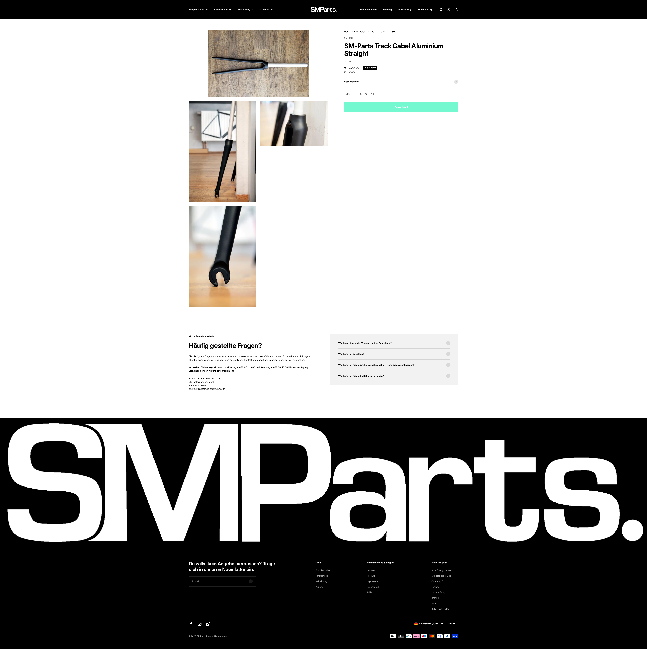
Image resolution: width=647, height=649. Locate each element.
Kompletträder (196, 9)
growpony (223, 636)
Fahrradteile (221, 9)
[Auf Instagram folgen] (199, 624)
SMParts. (348, 37)
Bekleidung (244, 9)
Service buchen (368, 9)
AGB (369, 592)
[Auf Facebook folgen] (191, 624)
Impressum (372, 581)
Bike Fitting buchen (441, 570)
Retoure (371, 575)
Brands (435, 597)
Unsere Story (425, 9)
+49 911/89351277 (202, 385)
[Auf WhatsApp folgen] (208, 624)
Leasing (387, 9)
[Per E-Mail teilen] (372, 94)
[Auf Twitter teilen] (361, 94)
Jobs (433, 603)
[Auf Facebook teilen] (355, 94)
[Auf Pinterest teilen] (366, 94)
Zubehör (264, 9)
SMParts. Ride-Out (441, 575)
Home (347, 31)
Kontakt (371, 570)
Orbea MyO (437, 581)
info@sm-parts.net (204, 382)
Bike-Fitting (404, 9)
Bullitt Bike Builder (440, 609)
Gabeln (373, 31)
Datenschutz (373, 587)
